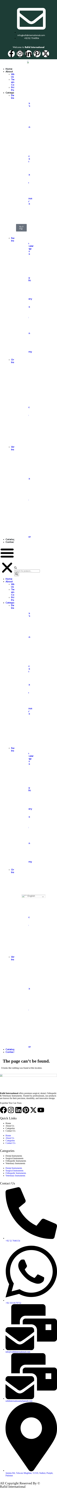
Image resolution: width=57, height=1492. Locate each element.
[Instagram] (19, 53)
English (31, 896)
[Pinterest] (25, 1110)
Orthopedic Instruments (16, 1161)
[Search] (16, 574)
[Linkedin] (18, 1110)
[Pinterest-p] (37, 53)
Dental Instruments (14, 1156)
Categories (12, 92)
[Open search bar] (15, 568)
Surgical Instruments (14, 1158)
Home (9, 69)
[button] (7, 560)
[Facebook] (3, 1110)
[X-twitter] (45, 53)
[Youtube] (40, 1110)
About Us (10, 1126)
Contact (10, 542)
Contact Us (10, 1131)
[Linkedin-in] (28, 53)
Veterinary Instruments (15, 1163)
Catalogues (12, 539)
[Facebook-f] (11, 53)
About (9, 71)
